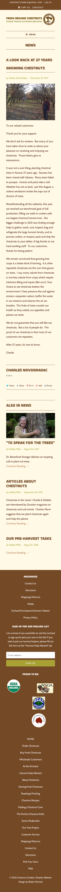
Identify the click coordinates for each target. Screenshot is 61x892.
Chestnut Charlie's (26, 877)
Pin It (31, 385)
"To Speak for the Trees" (30, 443)
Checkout (37, 7)
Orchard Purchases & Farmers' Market (30, 610)
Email (49, 385)
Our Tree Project (30, 827)
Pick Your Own (30, 861)
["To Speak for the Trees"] (30, 425)
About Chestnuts (30, 779)
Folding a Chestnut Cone (30, 807)
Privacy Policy (30, 617)
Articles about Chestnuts (21, 483)
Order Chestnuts (30, 745)
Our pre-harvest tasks (28, 538)
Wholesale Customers (30, 759)
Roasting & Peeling (30, 793)
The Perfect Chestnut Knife (30, 814)
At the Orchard (30, 766)
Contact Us (30, 583)
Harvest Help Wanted (30, 773)
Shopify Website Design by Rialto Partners (35, 879)
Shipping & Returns (30, 597)
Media (30, 603)
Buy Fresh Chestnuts (30, 752)
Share (21, 385)
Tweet (11, 385)
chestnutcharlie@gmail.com (26, 2)
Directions (30, 590)
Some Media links (31, 820)
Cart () (25, 7)
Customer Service (30, 834)
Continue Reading (16, 466)
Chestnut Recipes (30, 800)
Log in (47, 2)
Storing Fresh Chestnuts (31, 786)
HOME (30, 739)
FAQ (30, 868)
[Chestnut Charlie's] (30, 20)
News (30, 45)
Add (40, 385)
